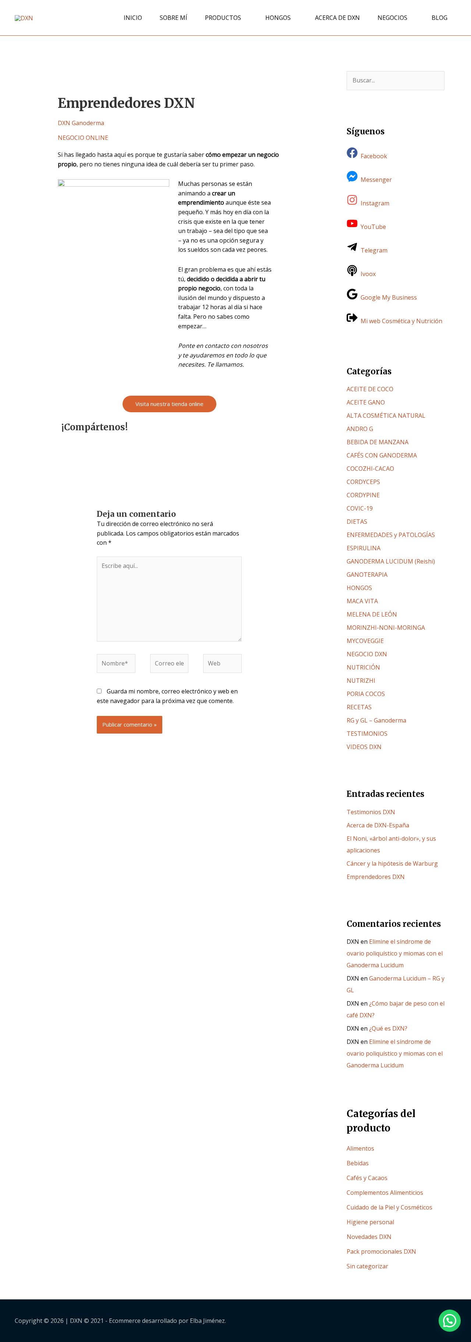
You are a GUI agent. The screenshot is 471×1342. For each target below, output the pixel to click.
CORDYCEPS (363, 482)
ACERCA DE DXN (337, 18)
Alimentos (360, 1148)
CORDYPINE (363, 495)
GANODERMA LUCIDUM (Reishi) (391, 561)
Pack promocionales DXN (381, 1251)
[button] (450, 1321)
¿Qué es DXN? (388, 1028)
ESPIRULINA (363, 548)
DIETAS (357, 522)
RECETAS (359, 707)
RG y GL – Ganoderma (376, 720)
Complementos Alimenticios (385, 1193)
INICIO (133, 18)
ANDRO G (360, 429)
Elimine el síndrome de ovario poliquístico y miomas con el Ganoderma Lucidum (395, 953)
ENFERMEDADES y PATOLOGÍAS (391, 535)
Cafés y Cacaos (367, 1178)
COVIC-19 (360, 508)
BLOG (439, 18)
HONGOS (278, 18)
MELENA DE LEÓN (372, 614)
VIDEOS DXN (364, 747)
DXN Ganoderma (81, 123)
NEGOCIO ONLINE (83, 138)
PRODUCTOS (223, 18)
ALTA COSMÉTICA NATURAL (386, 416)
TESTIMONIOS (367, 734)
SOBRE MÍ (173, 18)
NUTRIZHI (361, 681)
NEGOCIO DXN (367, 654)
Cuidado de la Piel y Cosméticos (389, 1207)
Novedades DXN (369, 1237)
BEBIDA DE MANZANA (377, 442)
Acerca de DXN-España (378, 825)
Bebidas (358, 1163)
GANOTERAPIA (367, 575)
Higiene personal (370, 1222)
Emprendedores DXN (376, 877)
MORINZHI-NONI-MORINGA (386, 628)
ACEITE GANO (366, 402)
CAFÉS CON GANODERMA (382, 455)
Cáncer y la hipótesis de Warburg (392, 863)
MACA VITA (362, 601)
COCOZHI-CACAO (370, 469)
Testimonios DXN (371, 812)
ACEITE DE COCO (370, 389)
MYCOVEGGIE (365, 641)
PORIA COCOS (366, 694)
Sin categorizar (367, 1266)
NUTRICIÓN (363, 667)
